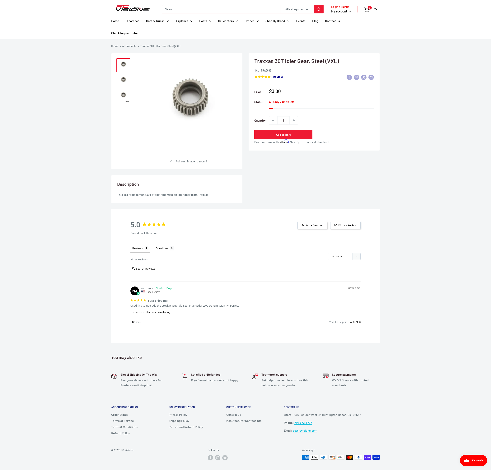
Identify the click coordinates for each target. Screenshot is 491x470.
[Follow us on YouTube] (225, 457)
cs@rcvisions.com (305, 430)
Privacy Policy (178, 414)
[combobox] (221, 9)
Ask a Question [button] (314, 225)
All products (129, 46)
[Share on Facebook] (349, 77)
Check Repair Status (124, 33)
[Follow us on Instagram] (217, 457)
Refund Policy (120, 433)
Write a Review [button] (347, 225)
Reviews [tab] (137, 248)
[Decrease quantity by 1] (273, 120)
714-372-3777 (303, 422)
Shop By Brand (275, 21)
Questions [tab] (162, 248)
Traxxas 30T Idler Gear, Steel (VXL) (150, 312)
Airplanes (181, 21)
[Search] (319, 9)
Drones (250, 21)
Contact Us (332, 21)
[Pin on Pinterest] (356, 77)
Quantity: (260, 120)
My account (339, 11)
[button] (352, 322)
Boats (203, 21)
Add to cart (283, 134)
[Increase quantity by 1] (294, 120)
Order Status (119, 414)
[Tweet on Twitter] (364, 77)
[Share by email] (371, 77)
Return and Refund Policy (186, 427)
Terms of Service (122, 420)
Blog (315, 21)
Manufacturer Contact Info (244, 420)
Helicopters (226, 21)
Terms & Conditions (124, 427)
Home (115, 21)
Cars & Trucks (155, 21)
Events (301, 21)
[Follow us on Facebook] (210, 457)
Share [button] (138, 322)
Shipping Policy (179, 420)
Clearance (132, 21)
